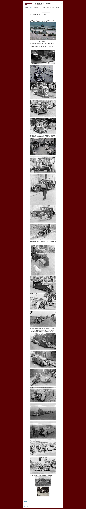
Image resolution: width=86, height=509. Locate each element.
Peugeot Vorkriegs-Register (42, 3)
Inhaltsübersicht (57, 7)
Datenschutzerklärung (26, 506)
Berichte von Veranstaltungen (43, 7)
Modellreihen (31, 7)
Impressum (25, 501)
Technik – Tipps (49, 7)
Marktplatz (53, 7)
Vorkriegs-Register (26, 7)
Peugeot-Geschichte (36, 7)
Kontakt (25, 502)
